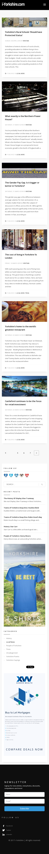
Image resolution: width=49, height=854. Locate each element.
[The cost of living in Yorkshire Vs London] (24, 240)
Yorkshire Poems (12, 656)
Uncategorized (11, 653)
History (9, 638)
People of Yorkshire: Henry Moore (17, 536)
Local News (20, 73)
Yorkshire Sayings (13, 660)
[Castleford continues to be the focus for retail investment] (24, 386)
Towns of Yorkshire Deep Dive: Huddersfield (21, 508)
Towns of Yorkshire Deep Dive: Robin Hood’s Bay (23, 517)
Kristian (26, 41)
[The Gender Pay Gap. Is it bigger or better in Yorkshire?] (24, 170)
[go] (42, 484)
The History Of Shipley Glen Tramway (19, 498)
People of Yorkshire (13, 645)
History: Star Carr (11, 526)
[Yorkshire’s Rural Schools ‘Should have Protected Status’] (24, 23)
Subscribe (24, 809)
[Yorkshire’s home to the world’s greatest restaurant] (24, 312)
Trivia (27, 293)
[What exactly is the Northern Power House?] (24, 97)
